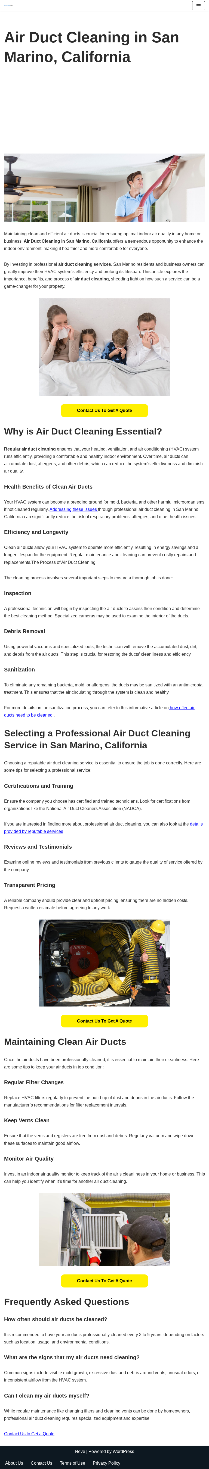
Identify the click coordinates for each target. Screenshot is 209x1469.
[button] (104, 410)
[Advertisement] (104, 113)
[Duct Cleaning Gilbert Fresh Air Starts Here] (10, 6)
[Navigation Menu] (198, 5)
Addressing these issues (74, 509)
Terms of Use (72, 1463)
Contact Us (41, 1463)
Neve (80, 1451)
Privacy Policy (106, 1463)
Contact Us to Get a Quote (104, 410)
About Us (14, 1463)
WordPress (123, 1451)
